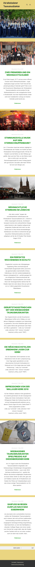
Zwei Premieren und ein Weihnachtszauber (17, 73)
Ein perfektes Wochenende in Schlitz (18, 258)
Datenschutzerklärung (17, 564)
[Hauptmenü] (30, 5)
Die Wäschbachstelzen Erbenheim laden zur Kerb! (17, 349)
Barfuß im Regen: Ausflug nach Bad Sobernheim (17, 507)
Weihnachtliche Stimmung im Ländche (17, 208)
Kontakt (14, 562)
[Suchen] (27, 5)
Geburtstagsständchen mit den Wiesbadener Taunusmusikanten (17, 310)
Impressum (20, 562)
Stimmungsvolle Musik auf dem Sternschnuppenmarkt (17, 140)
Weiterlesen (17, 103)
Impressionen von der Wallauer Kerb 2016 (17, 387)
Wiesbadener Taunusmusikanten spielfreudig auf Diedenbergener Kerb (17, 455)
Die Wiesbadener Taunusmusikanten (11, 4)
